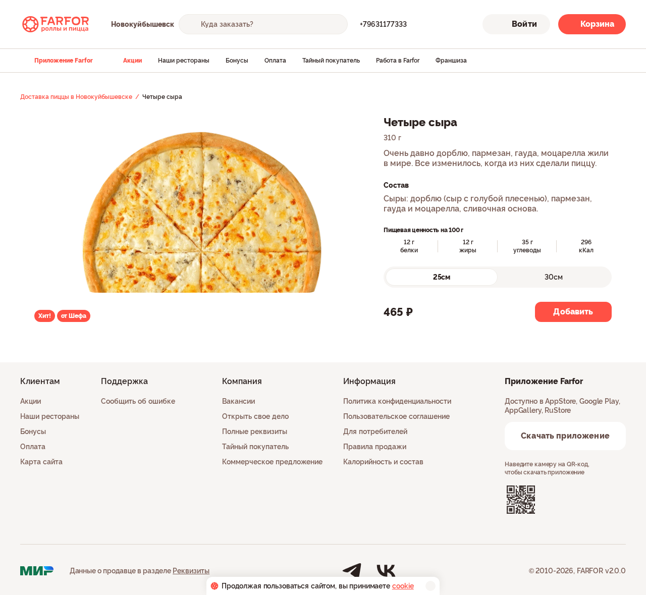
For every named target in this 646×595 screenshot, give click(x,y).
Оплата (275, 60)
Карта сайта (41, 462)
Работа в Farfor (397, 60)
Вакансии (238, 401)
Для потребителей (375, 431)
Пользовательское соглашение (396, 416)
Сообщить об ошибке (138, 401)
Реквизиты (191, 571)
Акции (132, 60)
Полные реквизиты (254, 431)
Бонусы (237, 60)
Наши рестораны (183, 60)
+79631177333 (383, 24)
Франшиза (451, 60)
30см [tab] (554, 277)
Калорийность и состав (383, 462)
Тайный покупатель (331, 60)
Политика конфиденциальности (397, 401)
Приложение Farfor (63, 60)
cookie (403, 586)
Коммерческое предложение (272, 462)
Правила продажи (374, 447)
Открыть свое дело (255, 416)
